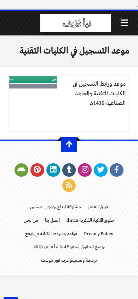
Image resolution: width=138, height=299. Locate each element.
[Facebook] (116, 170)
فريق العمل (98, 207)
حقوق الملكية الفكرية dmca (91, 221)
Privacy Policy (98, 234)
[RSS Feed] (69, 185)
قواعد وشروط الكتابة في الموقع (51, 234)
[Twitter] (101, 170)
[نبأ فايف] (75, 23)
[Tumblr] (69, 170)
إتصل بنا (52, 221)
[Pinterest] (37, 170)
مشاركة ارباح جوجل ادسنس (55, 207)
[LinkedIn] (53, 170)
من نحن (31, 221)
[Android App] (21, 170)
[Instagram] (85, 170)
